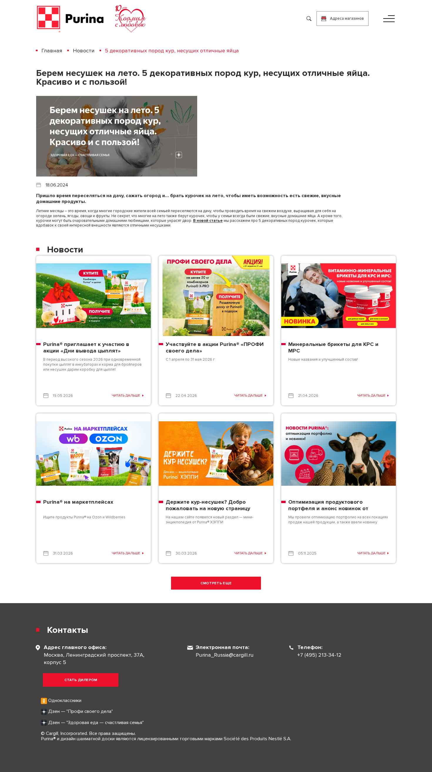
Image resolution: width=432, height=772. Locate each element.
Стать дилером (80, 680)
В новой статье (208, 220)
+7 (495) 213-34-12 (319, 655)
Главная (51, 50)
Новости (83, 50)
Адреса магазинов (347, 18)
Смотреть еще (216, 583)
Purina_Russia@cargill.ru (225, 655)
